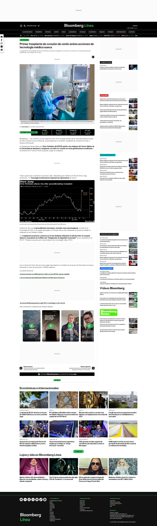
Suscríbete (112, 500)
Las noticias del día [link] (27, 31)
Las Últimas (57, 380)
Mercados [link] (48, 31)
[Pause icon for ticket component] (21, 36)
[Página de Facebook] (21, 499)
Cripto (81, 506)
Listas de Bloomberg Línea (86, 510)
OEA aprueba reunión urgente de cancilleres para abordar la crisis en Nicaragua (91, 444)
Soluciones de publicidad (116, 518)
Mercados (82, 502)
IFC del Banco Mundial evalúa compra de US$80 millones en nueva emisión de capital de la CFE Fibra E (63, 414)
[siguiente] (93, 368)
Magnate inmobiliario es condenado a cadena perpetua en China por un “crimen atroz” (80, 369)
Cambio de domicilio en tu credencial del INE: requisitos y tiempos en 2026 (34, 369)
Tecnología (112, 505)
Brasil (51, 502)
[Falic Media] (127, 28)
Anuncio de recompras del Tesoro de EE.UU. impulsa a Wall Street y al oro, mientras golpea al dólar (33, 444)
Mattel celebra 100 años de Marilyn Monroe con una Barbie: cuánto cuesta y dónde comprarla (34, 479)
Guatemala (52, 520)
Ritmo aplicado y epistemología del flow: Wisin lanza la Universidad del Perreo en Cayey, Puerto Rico (91, 479)
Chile (51, 509)
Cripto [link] (63, 31)
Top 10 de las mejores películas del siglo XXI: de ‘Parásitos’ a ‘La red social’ (63, 478)
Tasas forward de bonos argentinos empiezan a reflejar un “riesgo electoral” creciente (61, 444)
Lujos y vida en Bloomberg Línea (40, 455)
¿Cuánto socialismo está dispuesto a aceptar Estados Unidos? (116, 283)
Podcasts (82, 509)
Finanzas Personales (85, 507)
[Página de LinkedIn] (37, 499)
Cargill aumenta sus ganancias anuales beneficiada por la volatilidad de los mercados (123, 414)
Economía (82, 500)
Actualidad (24, 40)
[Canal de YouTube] (29, 499)
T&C (111, 506)
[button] (93, 57)
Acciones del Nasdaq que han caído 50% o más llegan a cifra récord (42, 303)
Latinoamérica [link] (72, 31)
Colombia (52, 506)
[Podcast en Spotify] (44, 499)
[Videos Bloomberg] (118, 288)
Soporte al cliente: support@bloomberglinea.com (121, 516)
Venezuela (52, 507)
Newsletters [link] (39, 31)
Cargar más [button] (78, 451)
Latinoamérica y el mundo (56, 500)
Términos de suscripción (116, 503)
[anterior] (21, 368)
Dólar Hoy (82, 503)
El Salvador (52, 517)
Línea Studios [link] (92, 31)
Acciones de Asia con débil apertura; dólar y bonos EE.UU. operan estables (45, 274)
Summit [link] (56, 31)
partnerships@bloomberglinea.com (118, 514)
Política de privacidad (115, 502)
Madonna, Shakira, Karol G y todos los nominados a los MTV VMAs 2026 (122, 478)
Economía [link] (131, 31)
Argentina (52, 505)
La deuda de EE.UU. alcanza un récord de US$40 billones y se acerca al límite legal (33, 414)
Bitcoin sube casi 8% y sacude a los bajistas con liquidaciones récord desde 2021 (93, 414)
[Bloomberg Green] (118, 312)
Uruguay (52, 515)
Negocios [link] (102, 31)
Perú (51, 510)
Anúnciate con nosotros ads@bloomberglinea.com (122, 515)
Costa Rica (52, 516)
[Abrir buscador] (24, 26)
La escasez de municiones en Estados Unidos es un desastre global (117, 279)
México (51, 503)
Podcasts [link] (110, 31)
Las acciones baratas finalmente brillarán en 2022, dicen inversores (42, 278)
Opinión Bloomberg (106, 268)
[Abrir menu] (21, 26)
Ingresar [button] (135, 25)
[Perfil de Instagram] (33, 499)
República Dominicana (55, 519)
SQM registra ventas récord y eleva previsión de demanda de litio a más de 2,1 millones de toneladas (122, 444)
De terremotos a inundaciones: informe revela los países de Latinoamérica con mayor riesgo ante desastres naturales (112, 320)
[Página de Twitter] (25, 499)
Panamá (52, 513)
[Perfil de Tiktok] (41, 499)
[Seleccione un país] (38, 26)
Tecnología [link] (82, 31)
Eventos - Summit (114, 512)
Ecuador (52, 512)
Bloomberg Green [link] (121, 31)
